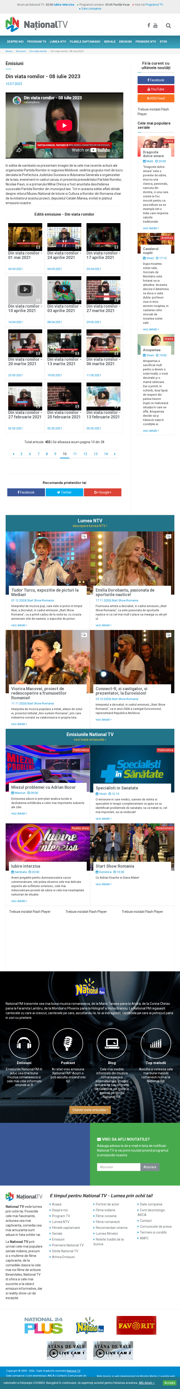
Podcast (68, 1063)
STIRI (163, 41)
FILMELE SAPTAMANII (85, 41)
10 (65, 454)
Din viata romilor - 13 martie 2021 (64, 361)
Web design (104, 1376)
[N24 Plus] (44, 1325)
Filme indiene (105, 1210)
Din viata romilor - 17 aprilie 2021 (103, 255)
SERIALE (110, 41)
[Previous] (13, 454)
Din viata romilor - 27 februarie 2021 (25, 414)
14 (106, 454)
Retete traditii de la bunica (109, 1242)
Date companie (91, 8)
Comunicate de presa (156, 1226)
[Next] (115, 454)
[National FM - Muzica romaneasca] (90, 1325)
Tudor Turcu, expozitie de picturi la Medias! (45, 592)
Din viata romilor (38, 51)
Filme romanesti (108, 1222)
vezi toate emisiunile (89, 739)
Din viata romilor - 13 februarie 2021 (103, 414)
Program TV (61, 1216)
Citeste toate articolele (89, 1110)
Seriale (57, 1233)
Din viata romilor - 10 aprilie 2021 (25, 308)
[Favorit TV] (136, 1325)
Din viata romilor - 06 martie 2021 (103, 361)
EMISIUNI (125, 41)
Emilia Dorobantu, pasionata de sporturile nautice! (125, 592)
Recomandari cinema (112, 1228)
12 (85, 454)
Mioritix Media (148, 1376)
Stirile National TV (65, 1251)
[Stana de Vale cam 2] (113, 1350)
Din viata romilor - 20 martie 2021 (25, 361)
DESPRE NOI (15, 41)
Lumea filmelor (107, 1233)
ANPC (144, 1238)
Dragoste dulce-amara (153, 154)
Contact (146, 1221)
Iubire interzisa (64, 4)
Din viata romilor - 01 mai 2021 (25, 255)
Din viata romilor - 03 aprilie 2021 (64, 308)
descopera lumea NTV (89, 526)
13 (96, 454)
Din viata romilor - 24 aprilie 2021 (64, 255)
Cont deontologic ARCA (151, 1212)
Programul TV (154, 4)
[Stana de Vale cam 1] (67, 1350)
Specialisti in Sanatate (117, 788)
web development (125, 1376)
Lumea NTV (60, 1222)
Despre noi (60, 1210)
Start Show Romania (40, 600)
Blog (112, 1063)
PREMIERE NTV (145, 41)
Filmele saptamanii (66, 1228)
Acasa (9, 51)
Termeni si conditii (153, 1232)
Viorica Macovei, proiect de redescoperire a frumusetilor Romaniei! (39, 693)
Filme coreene (106, 1216)
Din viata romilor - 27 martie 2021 (103, 308)
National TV (73, 1370)
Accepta (169, 1383)
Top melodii (156, 1063)
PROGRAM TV (36, 41)
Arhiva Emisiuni (63, 1257)
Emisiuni (21, 51)
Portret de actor (107, 1204)
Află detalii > (147, 1383)
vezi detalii (150, 228)
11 (75, 454)
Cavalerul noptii (150, 251)
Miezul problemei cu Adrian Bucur (43, 787)
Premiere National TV (68, 1245)
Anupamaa (152, 350)
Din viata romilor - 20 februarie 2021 (64, 414)
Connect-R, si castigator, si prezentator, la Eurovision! (121, 691)
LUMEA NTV (58, 41)
